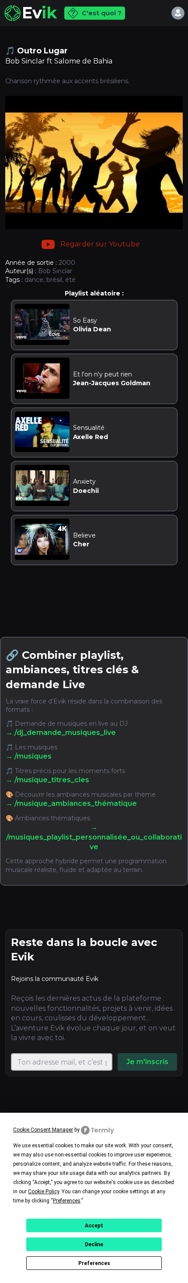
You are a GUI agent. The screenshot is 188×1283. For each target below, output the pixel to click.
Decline (94, 1244)
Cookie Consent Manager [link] (43, 1130)
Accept (94, 1226)
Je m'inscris (147, 1062)
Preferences (94, 1263)
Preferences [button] (66, 1201)
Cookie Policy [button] (43, 1191)
